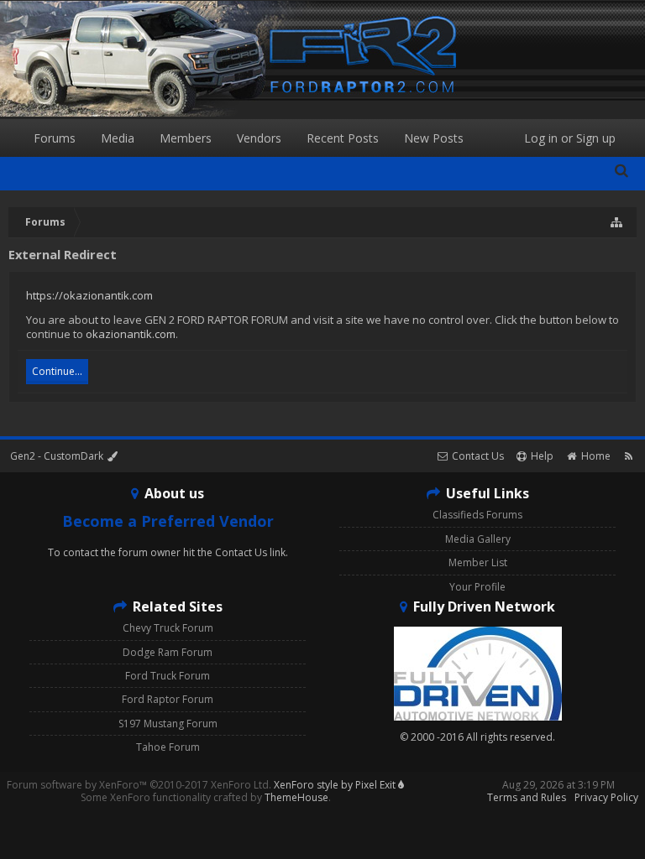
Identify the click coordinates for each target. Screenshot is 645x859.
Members (186, 138)
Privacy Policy (606, 797)
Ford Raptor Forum (167, 699)
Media (117, 138)
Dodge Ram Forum (167, 652)
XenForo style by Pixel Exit (336, 785)
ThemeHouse (296, 797)
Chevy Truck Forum (168, 628)
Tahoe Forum (168, 747)
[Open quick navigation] (617, 222)
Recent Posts (343, 138)
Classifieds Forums (477, 515)
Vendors (259, 138)
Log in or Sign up (570, 138)
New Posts (434, 138)
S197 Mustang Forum (168, 723)
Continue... (57, 371)
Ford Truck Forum (167, 676)
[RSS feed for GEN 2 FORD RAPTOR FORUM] (628, 456)
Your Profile (477, 587)
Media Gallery (478, 539)
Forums (55, 138)
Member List (477, 562)
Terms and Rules (526, 797)
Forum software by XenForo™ (139, 785)
